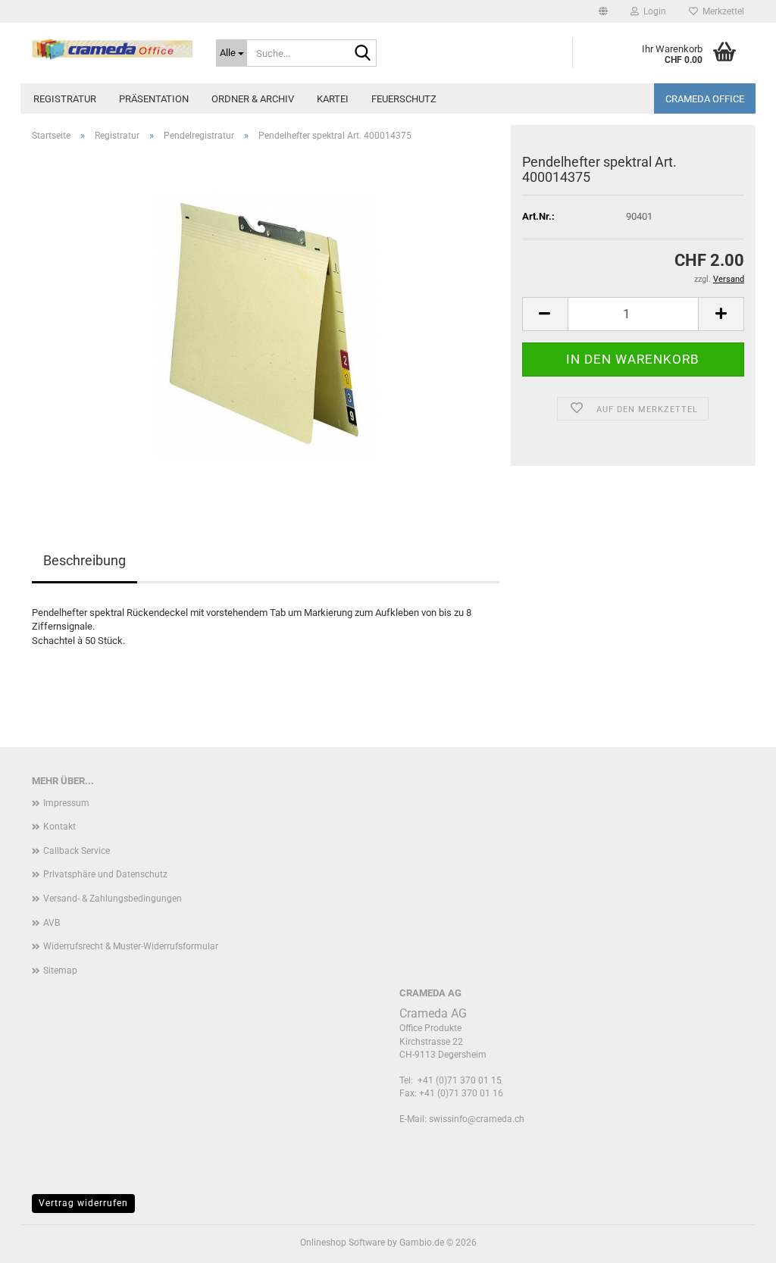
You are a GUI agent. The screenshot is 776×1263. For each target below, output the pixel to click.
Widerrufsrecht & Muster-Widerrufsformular (130, 946)
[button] (603, 11)
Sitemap (60, 970)
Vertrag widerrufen (83, 1203)
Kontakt (59, 826)
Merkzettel (721, 11)
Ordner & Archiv (252, 99)
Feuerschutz (403, 99)
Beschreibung (84, 560)
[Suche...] (362, 53)
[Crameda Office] (112, 49)
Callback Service (76, 851)
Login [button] (652, 11)
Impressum (66, 803)
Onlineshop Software (342, 1242)
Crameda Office (704, 99)
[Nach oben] (734, 1240)
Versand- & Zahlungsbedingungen (112, 898)
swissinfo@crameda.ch (476, 1119)
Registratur (64, 99)
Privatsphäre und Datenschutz (105, 874)
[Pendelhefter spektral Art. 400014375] (265, 324)
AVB (51, 923)
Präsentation (154, 99)
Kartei (333, 99)
